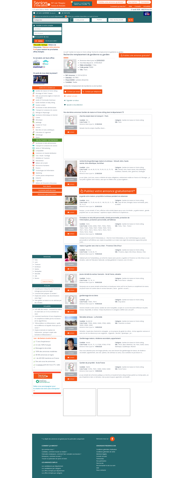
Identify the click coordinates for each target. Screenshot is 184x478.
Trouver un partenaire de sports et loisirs (54, 459)
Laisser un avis (72, 96)
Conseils (138, 6)
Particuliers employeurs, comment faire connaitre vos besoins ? (61, 454)
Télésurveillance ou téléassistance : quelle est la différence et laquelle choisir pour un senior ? (48, 325)
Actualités (146, 6)
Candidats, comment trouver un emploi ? (54, 452)
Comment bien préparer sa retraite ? (46, 293)
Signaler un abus (73, 100)
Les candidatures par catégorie (51, 468)
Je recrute (66, 13)
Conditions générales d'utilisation (106, 449)
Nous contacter (101, 470)
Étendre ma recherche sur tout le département (49, 16)
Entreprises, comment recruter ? (52, 456)
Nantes (37, 269)
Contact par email (73, 92)
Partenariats (100, 459)
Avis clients (47, 186)
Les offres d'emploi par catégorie (52, 473)
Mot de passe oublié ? (51, 41)
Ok (132, 20)
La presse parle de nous (47, 190)
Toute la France (47, 281)
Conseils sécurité (101, 456)
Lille (36, 276)
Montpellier (38, 271)
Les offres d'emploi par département (53, 471)
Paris (36, 260)
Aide (130, 6)
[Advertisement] (108, 36)
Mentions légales (101, 454)
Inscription (133, 2)
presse (40, 365)
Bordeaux (38, 267)
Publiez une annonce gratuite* (111, 2)
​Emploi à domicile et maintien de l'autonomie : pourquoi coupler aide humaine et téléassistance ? (46, 332)
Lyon (36, 262)
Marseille (37, 274)
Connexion (145, 2)
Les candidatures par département (52, 466)
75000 (91, 67)
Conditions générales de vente (105, 452)
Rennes (37, 278)
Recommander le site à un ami (105, 465)
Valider (40, 41)
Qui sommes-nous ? (48, 449)
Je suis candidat (46, 13)
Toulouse (37, 264)
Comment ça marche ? (118, 6)
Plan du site (100, 463)
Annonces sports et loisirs (47, 194)
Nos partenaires (101, 461)
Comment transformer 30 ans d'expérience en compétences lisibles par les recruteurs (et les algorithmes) (48, 318)
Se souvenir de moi (41, 37)
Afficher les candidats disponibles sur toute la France (82, 16)
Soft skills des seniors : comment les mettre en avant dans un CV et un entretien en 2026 (48, 311)
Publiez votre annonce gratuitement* (109, 191)
